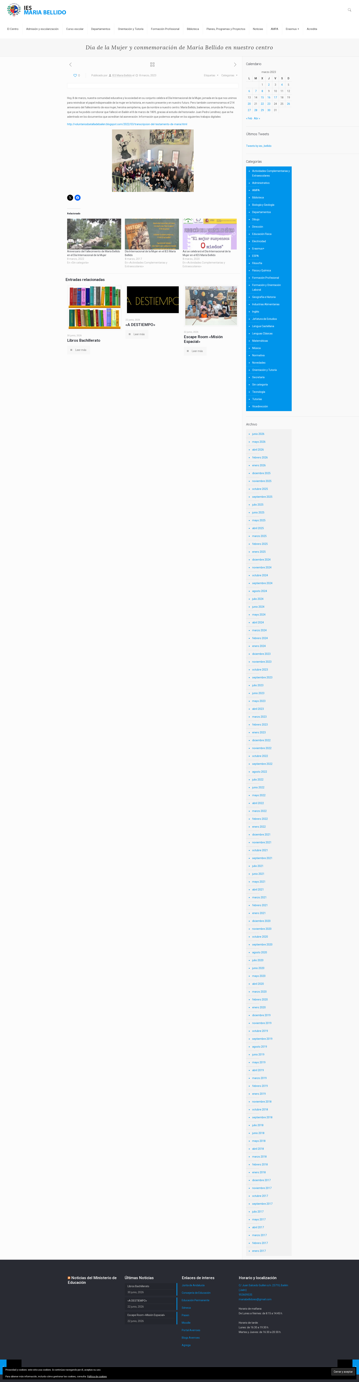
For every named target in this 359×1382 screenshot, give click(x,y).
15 (262, 97)
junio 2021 (258, 873)
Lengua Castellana (263, 326)
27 (249, 110)
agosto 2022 (259, 771)
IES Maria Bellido (122, 75)
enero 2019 (259, 1093)
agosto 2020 (259, 952)
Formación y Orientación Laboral (266, 287)
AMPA (256, 190)
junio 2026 (258, 433)
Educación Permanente (195, 1300)
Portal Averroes (191, 1330)
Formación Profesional (265, 277)
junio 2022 (258, 787)
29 (262, 110)
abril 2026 (258, 449)
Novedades (259, 362)
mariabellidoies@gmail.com (255, 1299)
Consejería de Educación (196, 1292)
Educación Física (261, 233)
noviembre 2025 (261, 481)
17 (275, 97)
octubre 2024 (260, 575)
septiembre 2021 (262, 858)
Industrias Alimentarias (266, 304)
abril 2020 (258, 983)
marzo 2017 (259, 1235)
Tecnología (258, 391)
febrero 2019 (260, 1085)
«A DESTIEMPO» (140, 324)
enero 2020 (259, 1007)
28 (255, 110)
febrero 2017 (260, 1243)
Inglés (255, 311)
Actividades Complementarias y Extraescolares (271, 173)
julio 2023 (257, 685)
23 (268, 103)
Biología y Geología (263, 204)
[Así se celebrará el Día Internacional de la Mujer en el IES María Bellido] (210, 234)
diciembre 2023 (261, 653)
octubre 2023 (260, 669)
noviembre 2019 (261, 1023)
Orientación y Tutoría (264, 369)
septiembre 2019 (262, 1038)
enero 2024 (259, 646)
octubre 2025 (260, 488)
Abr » (257, 118)
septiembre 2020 (262, 944)
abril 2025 (258, 528)
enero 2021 (259, 913)
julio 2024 (257, 598)
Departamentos (261, 212)
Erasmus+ (258, 248)
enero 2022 (259, 826)
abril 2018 (258, 1148)
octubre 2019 (260, 1030)
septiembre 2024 (262, 583)
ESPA (255, 255)
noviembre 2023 (261, 661)
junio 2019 (258, 1054)
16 (268, 97)
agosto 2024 (259, 591)
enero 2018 (259, 1172)
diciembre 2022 (261, 740)
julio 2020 (257, 960)
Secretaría (258, 377)
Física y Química (261, 270)
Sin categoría (260, 384)
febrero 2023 (260, 724)
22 (262, 103)
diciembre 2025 (261, 473)
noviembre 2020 (261, 928)
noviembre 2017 (261, 1188)
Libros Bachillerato (83, 340)
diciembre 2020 (261, 920)
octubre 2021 (260, 850)
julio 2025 (257, 504)
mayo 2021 (259, 881)
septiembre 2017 (262, 1203)
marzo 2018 (259, 1156)
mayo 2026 (259, 441)
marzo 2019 (259, 1078)
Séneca (186, 1307)
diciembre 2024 (261, 559)
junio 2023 (258, 693)
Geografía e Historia (264, 297)
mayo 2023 (259, 701)
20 (249, 103)
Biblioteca (258, 197)
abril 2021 (258, 889)
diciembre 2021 (261, 834)
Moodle (186, 1322)
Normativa (258, 355)
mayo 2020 (259, 975)
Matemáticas (260, 340)
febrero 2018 (260, 1164)
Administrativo (261, 182)
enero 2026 (259, 465)
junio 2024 (258, 606)
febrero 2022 (260, 818)
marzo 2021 (259, 897)
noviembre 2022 (261, 748)
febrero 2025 (260, 543)
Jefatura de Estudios (264, 318)
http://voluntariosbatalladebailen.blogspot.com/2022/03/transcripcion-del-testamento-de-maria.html (127, 124)
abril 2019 (258, 1070)
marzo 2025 (259, 536)
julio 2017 (257, 1211)
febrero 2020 (260, 999)
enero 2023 (259, 732)
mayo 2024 (259, 614)
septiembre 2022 (262, 763)
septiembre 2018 (262, 1117)
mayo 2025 (259, 520)
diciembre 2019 (261, 1015)
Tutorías (257, 399)
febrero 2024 (260, 638)
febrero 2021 (260, 905)
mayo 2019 (259, 1062)
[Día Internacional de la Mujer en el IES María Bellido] (152, 234)
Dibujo (256, 219)
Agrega (186, 1345)
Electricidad (259, 241)
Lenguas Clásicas (262, 333)
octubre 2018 (260, 1109)
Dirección (257, 226)
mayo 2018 (259, 1140)
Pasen (185, 1315)
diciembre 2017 (261, 1180)
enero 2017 (259, 1250)
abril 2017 (258, 1227)
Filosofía (257, 263)
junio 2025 (258, 512)
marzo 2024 (259, 630)
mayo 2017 (259, 1219)
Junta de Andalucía (193, 1285)
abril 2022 (258, 803)
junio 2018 (258, 1133)
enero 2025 (259, 551)
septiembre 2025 (262, 496)
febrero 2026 (260, 457)
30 (268, 110)
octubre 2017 (260, 1195)
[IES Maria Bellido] (36, 9)
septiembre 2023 (262, 677)
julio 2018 (257, 1125)
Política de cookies (97, 1376)
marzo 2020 (259, 991)
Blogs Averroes (191, 1337)
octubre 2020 (260, 936)
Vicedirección (260, 406)
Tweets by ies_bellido (258, 145)
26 (288, 103)
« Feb (249, 118)
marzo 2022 (259, 810)
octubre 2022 (260, 755)
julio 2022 (257, 779)
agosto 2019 (259, 1046)
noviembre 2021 (261, 842)
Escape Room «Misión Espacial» (146, 1315)
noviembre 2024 (261, 567)
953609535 (245, 1294)
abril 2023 (258, 708)
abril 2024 (258, 622)
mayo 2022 (259, 795)
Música (256, 348)
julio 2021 (257, 865)
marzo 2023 (259, 716)
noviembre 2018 (261, 1101)
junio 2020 (258, 968)
